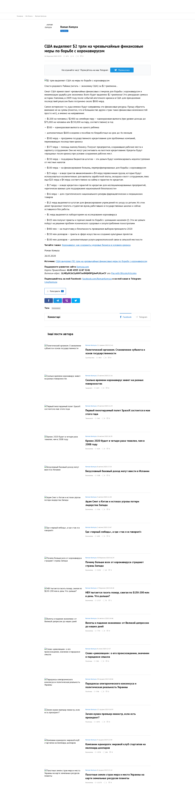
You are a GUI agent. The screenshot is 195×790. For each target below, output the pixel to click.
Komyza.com (82, 266)
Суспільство (89, 358)
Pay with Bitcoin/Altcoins (123, 273)
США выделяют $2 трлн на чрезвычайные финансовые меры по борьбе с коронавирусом (101, 261)
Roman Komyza (40, 16)
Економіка (56, 308)
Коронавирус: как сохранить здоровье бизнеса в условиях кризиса (96, 245)
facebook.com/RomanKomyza (97, 278)
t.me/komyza (50, 282)
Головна (20, 16)
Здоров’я (88, 388)
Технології (89, 418)
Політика (88, 661)
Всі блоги (29, 16)
